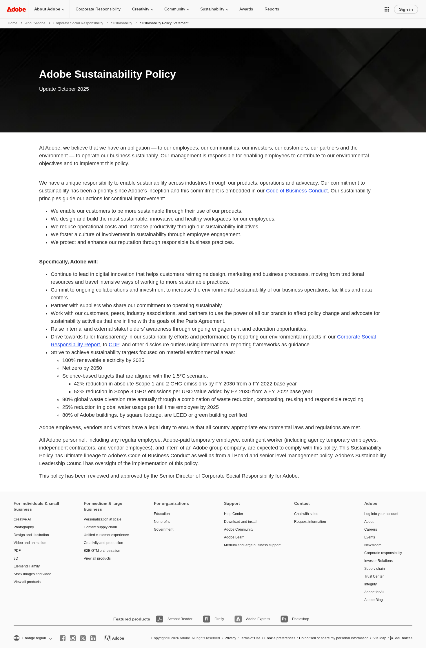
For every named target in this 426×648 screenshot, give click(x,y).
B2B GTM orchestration (102, 551)
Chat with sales (306, 514)
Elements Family (27, 566)
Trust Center (374, 576)
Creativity (140, 9)
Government (163, 529)
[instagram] (73, 638)
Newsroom (372, 545)
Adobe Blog (373, 600)
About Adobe (47, 9)
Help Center (233, 514)
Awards (246, 9)
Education (162, 514)
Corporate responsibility (383, 553)
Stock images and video (32, 574)
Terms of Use (250, 638)
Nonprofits (162, 522)
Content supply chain (100, 527)
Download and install (240, 522)
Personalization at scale (102, 519)
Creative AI (22, 519)
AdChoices (403, 638)
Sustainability (212, 9)
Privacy (230, 638)
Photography (24, 527)
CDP (114, 344)
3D (16, 558)
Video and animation (30, 543)
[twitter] (83, 638)
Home (12, 23)
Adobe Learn (234, 537)
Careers (370, 529)
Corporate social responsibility (78, 23)
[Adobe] (16, 9)
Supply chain (374, 569)
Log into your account (381, 514)
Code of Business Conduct (297, 191)
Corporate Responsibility (98, 9)
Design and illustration (31, 535)
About (369, 522)
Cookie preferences (279, 638)
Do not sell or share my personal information (334, 638)
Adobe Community (238, 529)
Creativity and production (103, 543)
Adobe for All (374, 592)
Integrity (370, 584)
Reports (272, 9)
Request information (310, 522)
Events (369, 537)
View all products (27, 582)
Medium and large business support (250, 545)
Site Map (379, 638)
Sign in (406, 9)
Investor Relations (378, 561)
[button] (387, 9)
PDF (17, 551)
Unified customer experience (106, 535)
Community (174, 9)
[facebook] (62, 638)
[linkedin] (93, 638)
